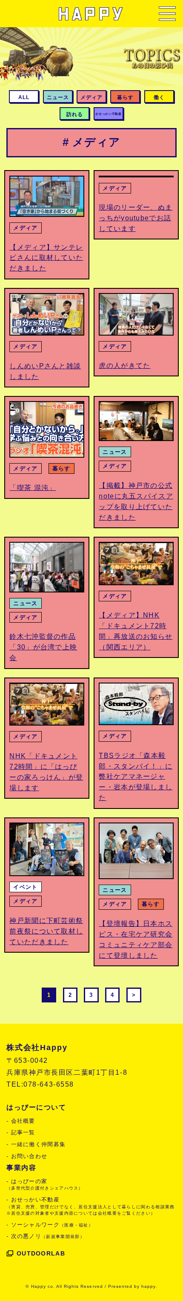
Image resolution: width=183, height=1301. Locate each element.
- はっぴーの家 (44, 1184)
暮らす (61, 468)
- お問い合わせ (26, 1156)
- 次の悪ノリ (45, 1236)
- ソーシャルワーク (49, 1224)
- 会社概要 (20, 1121)
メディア (25, 228)
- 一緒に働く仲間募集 (36, 1144)
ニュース (115, 452)
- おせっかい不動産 (90, 1206)
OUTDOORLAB (41, 1253)
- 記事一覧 (20, 1132)
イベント (25, 887)
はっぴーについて (36, 1107)
